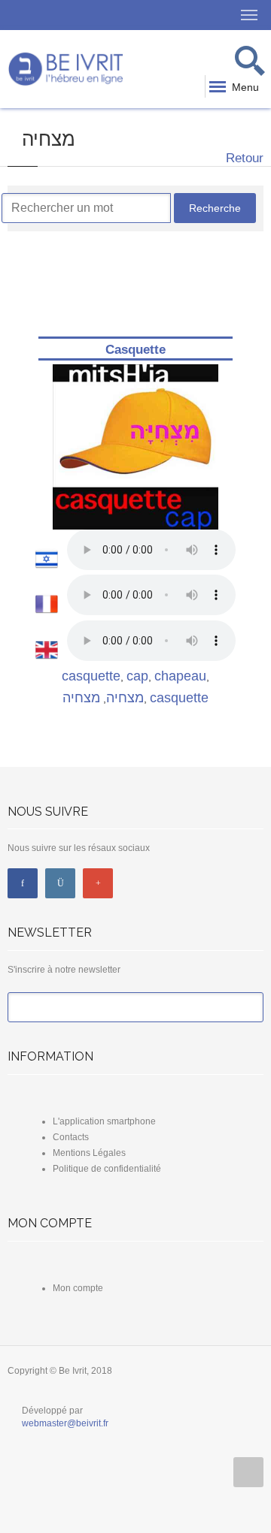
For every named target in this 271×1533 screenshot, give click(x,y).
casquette (91, 676)
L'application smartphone (104, 1121)
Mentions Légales (89, 1153)
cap (137, 676)
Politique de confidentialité (107, 1168)
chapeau (180, 676)
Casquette (135, 350)
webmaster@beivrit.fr (65, 1423)
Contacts (71, 1137)
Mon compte (78, 1288)
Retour (242, 158)
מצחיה (125, 697)
